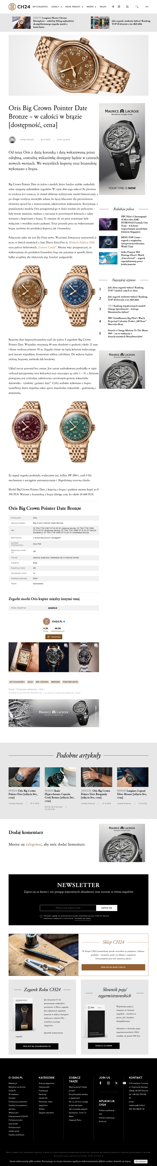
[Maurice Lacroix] (54, 713)
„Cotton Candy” (47, 247)
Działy (55, 7)
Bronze (55, 682)
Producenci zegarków (26, 689)
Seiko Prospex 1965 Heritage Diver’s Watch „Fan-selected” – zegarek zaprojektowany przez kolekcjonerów (133, 258)
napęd (15, 475)
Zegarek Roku (75, 1120)
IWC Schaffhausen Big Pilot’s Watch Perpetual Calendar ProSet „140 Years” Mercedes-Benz (127, 321)
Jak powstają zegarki (78, 1109)
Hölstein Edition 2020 (82, 242)
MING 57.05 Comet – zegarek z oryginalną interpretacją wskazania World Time (132, 242)
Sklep (103, 7)
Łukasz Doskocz (88, 803)
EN (147, 7)
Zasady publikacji (16, 1135)
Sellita (63, 475)
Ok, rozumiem (140, 1161)
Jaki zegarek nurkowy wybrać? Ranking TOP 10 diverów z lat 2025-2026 (127, 298)
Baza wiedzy (72, 7)
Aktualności (40, 7)
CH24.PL (19, 6)
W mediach (14, 1094)
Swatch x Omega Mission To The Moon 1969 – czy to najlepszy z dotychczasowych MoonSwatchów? (128, 333)
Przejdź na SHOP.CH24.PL (113, 967)
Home (11, 689)
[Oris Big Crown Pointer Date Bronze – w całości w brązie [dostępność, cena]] (78, 65)
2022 (30, 682)
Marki (90, 7)
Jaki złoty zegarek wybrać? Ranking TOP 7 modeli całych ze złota (126, 289)
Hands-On (43, 1098)
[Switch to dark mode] (127, 6)
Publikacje (43, 1091)
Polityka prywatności (18, 1102)
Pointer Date (29, 184)
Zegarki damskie (46, 1113)
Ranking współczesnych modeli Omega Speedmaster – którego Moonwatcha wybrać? (127, 309)
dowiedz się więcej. (122, 1161)
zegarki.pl (52, 608)
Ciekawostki (44, 1087)
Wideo (42, 1109)
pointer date (42, 383)
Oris (41, 689)
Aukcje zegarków (46, 1083)
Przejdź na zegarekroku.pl (37, 1046)
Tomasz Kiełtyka (27, 139)
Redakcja (13, 1083)
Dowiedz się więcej (83, 918)
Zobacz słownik (103, 1046)
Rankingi (42, 1094)
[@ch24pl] (46, 621)
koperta (29, 339)
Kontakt (12, 1098)
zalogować (34, 844)
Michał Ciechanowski (54, 807)
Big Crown (42, 682)
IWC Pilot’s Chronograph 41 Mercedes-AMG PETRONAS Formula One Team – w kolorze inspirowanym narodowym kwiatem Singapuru (134, 224)
